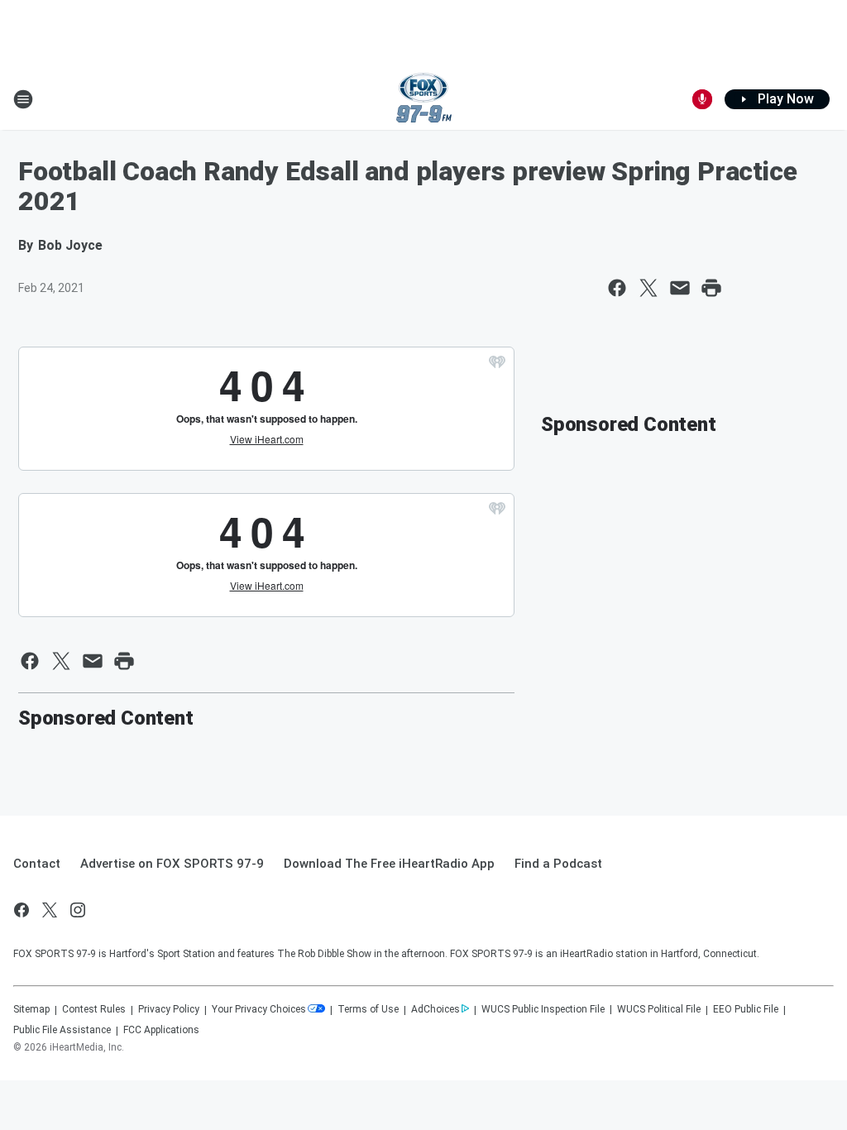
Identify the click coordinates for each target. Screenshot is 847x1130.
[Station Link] (424, 99)
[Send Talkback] (702, 99)
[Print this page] (711, 287)
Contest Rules (94, 1009)
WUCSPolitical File (659, 1009)
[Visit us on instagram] (78, 910)
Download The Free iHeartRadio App (389, 863)
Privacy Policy (168, 1009)
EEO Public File (745, 1009)
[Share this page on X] (648, 287)
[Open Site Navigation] (23, 99)
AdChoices (435, 1009)
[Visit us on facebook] (21, 910)
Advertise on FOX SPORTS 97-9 (172, 863)
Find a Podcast (558, 863)
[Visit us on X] (50, 910)
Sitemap (31, 1009)
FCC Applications (161, 1030)
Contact (36, 863)
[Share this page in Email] (679, 287)
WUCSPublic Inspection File (543, 1009)
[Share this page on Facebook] (617, 287)
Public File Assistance (62, 1030)
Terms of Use (368, 1009)
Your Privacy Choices (259, 1009)
